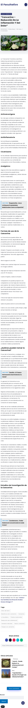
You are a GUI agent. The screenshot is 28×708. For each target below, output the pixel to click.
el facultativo (5, 617)
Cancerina (21, 614)
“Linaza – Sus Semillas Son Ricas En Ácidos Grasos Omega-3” (13, 600)
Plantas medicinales (16, 617)
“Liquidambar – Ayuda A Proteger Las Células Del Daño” (19, 675)
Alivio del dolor (5, 610)
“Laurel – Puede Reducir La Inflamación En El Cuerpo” (18, 664)
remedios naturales (6, 623)
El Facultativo (9, 4)
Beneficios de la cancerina (8, 614)
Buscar (2, 695)
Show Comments (14, 688)
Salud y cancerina (19, 623)
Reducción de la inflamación (9, 620)
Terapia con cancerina (7, 626)
